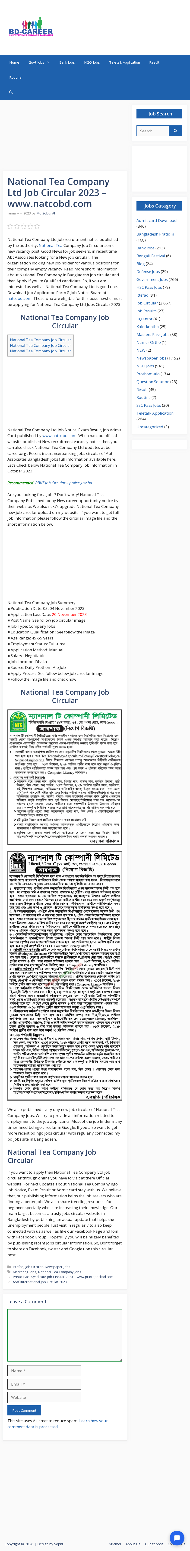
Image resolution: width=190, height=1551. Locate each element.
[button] (11, 92)
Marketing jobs (24, 1272)
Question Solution (152, 381)
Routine (15, 77)
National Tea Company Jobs (59, 1272)
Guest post (154, 1544)
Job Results (146, 310)
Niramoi (115, 1544)
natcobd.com (19, 298)
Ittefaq (18, 1267)
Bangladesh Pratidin (155, 234)
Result (154, 62)
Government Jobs (152, 279)
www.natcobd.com (59, 435)
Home (14, 62)
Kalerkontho (147, 326)
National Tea (51, 245)
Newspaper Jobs (57, 1267)
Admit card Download (156, 220)
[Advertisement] (65, 137)
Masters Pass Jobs (152, 334)
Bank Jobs (67, 62)
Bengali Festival (150, 255)
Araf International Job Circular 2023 (40, 1282)
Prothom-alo (148, 373)
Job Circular (34, 1267)
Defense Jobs (148, 271)
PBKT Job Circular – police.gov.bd (63, 482)
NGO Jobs (92, 62)
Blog (140, 263)
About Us (133, 1544)
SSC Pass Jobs (148, 405)
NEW (141, 350)
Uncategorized (149, 426)
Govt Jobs (36, 62)
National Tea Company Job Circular (40, 339)
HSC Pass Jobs (149, 287)
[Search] (175, 130)
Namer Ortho (148, 342)
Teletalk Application (124, 62)
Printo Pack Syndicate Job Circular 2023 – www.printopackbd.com (63, 1277)
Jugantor (144, 318)
